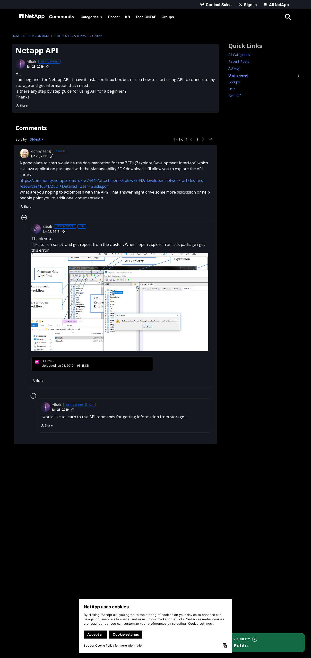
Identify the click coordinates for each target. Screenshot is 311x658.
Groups (234, 82)
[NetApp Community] (47, 17)
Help (231, 89)
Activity (234, 68)
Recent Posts (238, 61)
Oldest (35, 139)
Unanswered (263, 75)
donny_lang (41, 151)
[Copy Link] (48, 66)
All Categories (239, 55)
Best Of (234, 95)
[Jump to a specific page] (211, 139)
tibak (31, 62)
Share (22, 106)
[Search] (287, 17)
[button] (119, 302)
